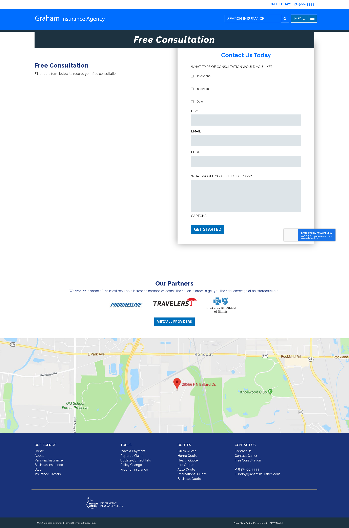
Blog (38, 469)
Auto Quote (186, 469)
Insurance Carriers (48, 474)
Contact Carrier (246, 456)
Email (196, 131)
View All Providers (174, 322)
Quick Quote (187, 451)
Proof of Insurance (134, 469)
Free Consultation (248, 460)
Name (196, 111)
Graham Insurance (53, 523)
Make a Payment (132, 451)
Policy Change (131, 465)
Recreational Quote (192, 474)
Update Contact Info (135, 460)
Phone (197, 152)
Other (200, 101)
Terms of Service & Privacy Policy (80, 523)
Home (39, 451)
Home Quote (187, 456)
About (39, 456)
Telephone (203, 76)
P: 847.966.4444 (247, 469)
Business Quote (189, 479)
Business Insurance (49, 465)
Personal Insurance (49, 460)
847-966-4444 (302, 4)
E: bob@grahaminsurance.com (257, 474)
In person (203, 88)
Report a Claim (131, 456)
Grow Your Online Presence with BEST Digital (258, 523)
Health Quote (188, 460)
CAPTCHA (199, 216)
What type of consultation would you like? (231, 67)
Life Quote (185, 465)
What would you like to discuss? (221, 176)
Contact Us (243, 451)
